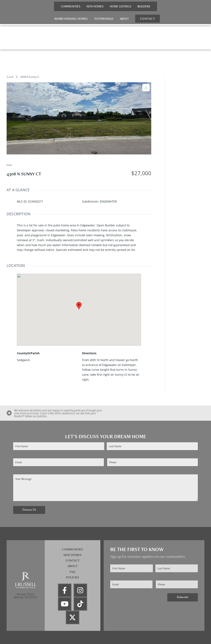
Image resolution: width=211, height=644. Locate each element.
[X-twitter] (72, 617)
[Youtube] (65, 604)
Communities (70, 6)
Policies (72, 577)
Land (10, 77)
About (124, 19)
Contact (73, 560)
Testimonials (104, 19)
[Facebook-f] (65, 590)
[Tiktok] (80, 604)
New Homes (95, 6)
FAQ (72, 572)
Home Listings (120, 6)
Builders (143, 6)
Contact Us (29, 510)
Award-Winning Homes (71, 19)
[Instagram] (80, 590)
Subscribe (182, 597)
